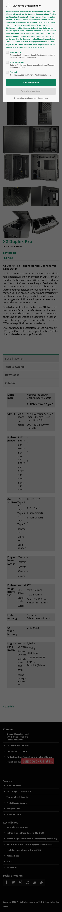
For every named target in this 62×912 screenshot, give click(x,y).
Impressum (43, 98)
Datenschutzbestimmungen (25, 98)
